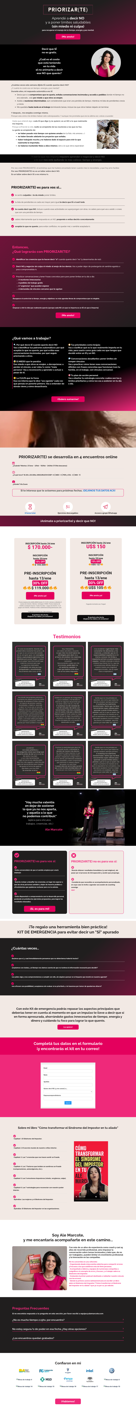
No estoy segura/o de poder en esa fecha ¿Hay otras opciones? (49, 1328)
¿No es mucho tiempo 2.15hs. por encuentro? (38, 1319)
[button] (68, 1319)
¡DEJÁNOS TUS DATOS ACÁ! (99, 490)
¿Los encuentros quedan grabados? (33, 1338)
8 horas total (30, 513)
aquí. (73, 890)
